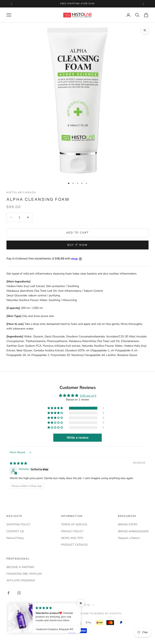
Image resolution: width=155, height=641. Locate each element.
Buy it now (77, 245)
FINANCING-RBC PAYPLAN (24, 574)
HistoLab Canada (21, 192)
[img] (18, 463)
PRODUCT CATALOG (74, 545)
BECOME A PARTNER (20, 567)
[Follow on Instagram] (19, 593)
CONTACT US (15, 531)
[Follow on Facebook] (8, 593)
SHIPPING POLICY (18, 524)
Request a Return (129, 538)
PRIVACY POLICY (72, 531)
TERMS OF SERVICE (74, 524)
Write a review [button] (78, 437)
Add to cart (77, 232)
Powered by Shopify (106, 613)
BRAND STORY (127, 524)
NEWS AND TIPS (72, 538)
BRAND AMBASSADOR (133, 531)
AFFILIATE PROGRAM (20, 580)
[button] (55, 408)
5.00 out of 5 (88, 396)
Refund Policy (15, 538)
